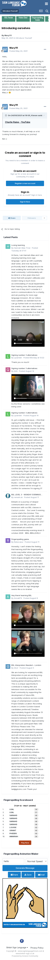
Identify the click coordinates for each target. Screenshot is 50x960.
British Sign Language (17, 947)
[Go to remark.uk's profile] (8, 496)
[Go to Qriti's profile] (8, 369)
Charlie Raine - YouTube (17, 122)
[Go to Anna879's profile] (8, 596)
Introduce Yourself (24, 38)
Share (12, 218)
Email (42, 875)
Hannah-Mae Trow (22, 248)
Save (29, 875)
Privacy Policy (37, 948)
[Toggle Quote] (6, 115)
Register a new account (25, 183)
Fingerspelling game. (20, 539)
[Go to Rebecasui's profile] (8, 540)
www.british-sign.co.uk (25, 953)
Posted (18, 51)
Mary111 (8, 35)
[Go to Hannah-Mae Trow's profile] (8, 246)
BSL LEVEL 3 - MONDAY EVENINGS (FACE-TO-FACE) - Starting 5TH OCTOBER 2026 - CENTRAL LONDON (27, 494)
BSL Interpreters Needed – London (26, 665)
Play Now (25, 843)
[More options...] (45, 49)
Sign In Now (25, 202)
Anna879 (18, 598)
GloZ (16, 668)
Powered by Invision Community (25, 956)
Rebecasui (18, 542)
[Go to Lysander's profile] (8, 356)
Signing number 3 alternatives (24, 355)
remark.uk (18, 497)
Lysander (18, 358)
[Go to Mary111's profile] (5, 49)
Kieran (34, 115)
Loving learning (18, 245)
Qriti (16, 371)
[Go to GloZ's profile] (8, 666)
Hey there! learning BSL (21, 595)
